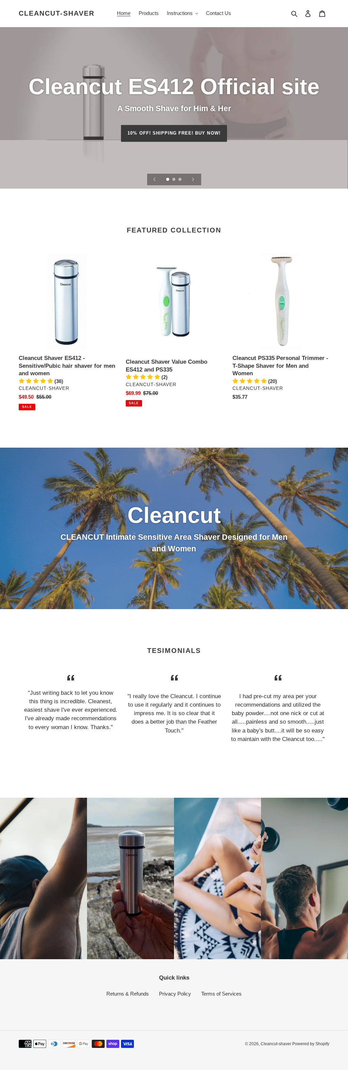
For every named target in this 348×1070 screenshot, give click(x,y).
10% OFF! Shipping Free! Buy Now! (173, 133)
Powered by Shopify (310, 1043)
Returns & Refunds (127, 994)
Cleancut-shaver (56, 13)
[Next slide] (193, 179)
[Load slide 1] (168, 180)
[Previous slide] (154, 179)
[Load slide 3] (180, 180)
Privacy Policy (175, 994)
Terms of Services (221, 994)
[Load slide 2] (174, 180)
